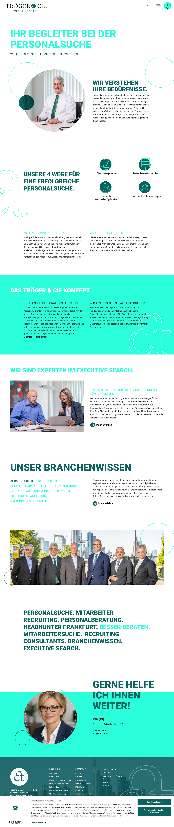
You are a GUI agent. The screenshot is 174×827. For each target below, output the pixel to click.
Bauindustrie (54, 777)
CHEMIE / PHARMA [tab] (22, 486)
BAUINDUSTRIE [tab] (48, 481)
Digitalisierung (80, 780)
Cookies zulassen (154, 802)
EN (151, 5)
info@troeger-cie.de (102, 733)
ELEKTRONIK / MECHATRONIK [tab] (59, 486)
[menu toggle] (158, 6)
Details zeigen (37, 822)
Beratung (106, 773)
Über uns (105, 786)
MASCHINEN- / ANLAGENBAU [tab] (29, 496)
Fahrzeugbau (54, 787)
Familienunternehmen (83, 784)
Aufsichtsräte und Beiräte (84, 794)
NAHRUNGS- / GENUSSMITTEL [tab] (29, 501)
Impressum (125, 816)
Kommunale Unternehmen (59, 790)
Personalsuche (108, 769)
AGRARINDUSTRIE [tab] (22, 481)
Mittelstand (79, 787)
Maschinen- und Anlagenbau (59, 794)
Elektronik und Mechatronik (59, 784)
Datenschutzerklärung (107, 816)
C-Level (78, 773)
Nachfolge (79, 790)
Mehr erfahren (104, 424)
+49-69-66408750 (101, 730)
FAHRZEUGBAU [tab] (20, 491)
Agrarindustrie (54, 773)
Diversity (78, 777)
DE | (148, 5)
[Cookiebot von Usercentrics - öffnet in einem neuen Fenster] (15, 822)
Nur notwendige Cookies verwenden (154, 811)
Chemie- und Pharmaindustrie (60, 780)
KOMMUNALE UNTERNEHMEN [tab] (54, 491)
